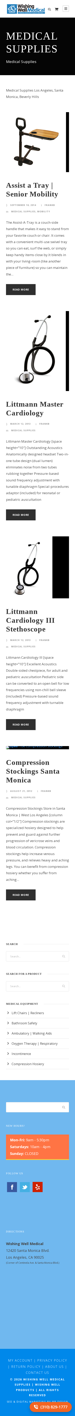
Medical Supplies (23, 211)
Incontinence (21, 1054)
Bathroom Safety (24, 1023)
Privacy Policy (52, 1360)
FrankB (50, 205)
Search (64, 1107)
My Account (20, 1360)
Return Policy (26, 1366)
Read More (21, 289)
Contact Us (37, 1372)
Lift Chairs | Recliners (28, 1013)
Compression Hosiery (28, 1064)
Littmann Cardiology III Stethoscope (30, 620)
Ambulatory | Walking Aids (32, 1033)
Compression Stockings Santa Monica (33, 771)
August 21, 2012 (21, 790)
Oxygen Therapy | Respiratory (35, 1043)
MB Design (60, 1401)
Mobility (43, 211)
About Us (54, 1366)
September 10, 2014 (23, 205)
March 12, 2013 (20, 423)
